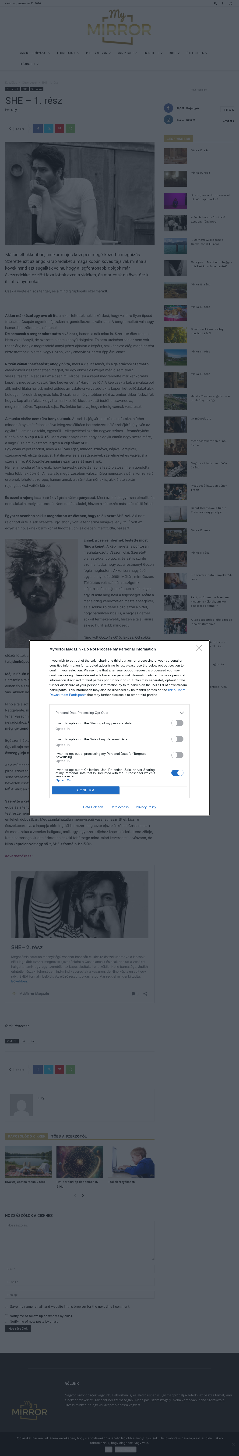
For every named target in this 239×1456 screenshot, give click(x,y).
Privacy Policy (146, 807)
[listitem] (119, 712)
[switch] (177, 723)
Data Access (119, 807)
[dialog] (119, 728)
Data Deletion (93, 807)
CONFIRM (86, 790)
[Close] (200, 649)
